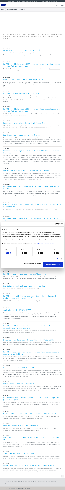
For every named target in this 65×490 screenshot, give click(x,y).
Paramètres (57, 259)
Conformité (53, 481)
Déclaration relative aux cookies (25, 481)
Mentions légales (9, 481)
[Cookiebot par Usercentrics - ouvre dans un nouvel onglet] (56, 224)
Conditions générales (9, 483)
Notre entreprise (12, 9)
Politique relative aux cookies (45, 243)
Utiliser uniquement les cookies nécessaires (32, 264)
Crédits (15, 481)
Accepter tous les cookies (53, 264)
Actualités (22, 9)
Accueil (3, 9)
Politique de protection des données (41, 481)
